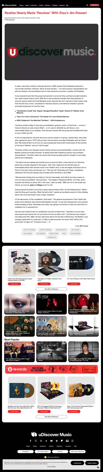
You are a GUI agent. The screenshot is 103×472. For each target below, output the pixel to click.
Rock (64, 233)
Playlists (55, 5)
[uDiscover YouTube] (51, 441)
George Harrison (45, 230)
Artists (41, 5)
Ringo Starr (54, 233)
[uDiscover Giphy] (72, 441)
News (27, 5)
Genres (47, 5)
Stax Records (75, 233)
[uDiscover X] (35, 441)
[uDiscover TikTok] (46, 441)
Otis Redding (41, 233)
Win (67, 5)
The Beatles (51, 237)
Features (33, 5)
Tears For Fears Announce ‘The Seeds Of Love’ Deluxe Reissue (43, 117)
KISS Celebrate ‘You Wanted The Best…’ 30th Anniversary (41, 120)
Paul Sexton (10, 19)
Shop (21, 5)
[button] (22, 267)
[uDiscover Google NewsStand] (67, 441)
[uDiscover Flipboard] (62, 441)
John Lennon (27, 233)
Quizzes (62, 5)
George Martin (61, 230)
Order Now (14, 284)
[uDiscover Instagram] (41, 441)
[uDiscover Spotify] (56, 441)
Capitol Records (29, 230)
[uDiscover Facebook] (30, 441)
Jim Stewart (75, 230)
